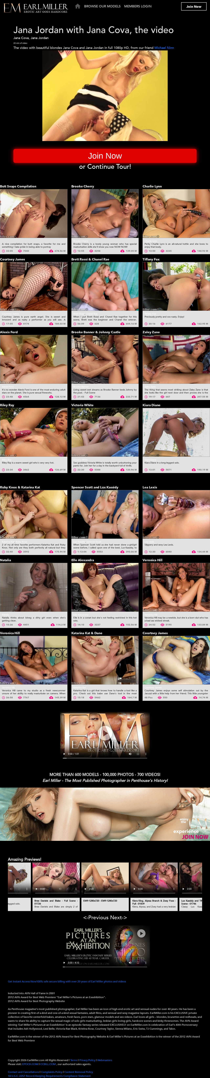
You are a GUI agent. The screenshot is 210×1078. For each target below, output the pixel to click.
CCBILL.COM (48, 1064)
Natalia (5, 560)
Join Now (193, 6)
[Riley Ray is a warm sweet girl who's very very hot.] (33, 432)
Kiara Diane (151, 405)
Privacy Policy (87, 1060)
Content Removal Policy (78, 1072)
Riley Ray (7, 405)
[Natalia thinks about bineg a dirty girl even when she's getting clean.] (33, 587)
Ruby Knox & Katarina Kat (20, 487)
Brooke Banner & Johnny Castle (95, 332)
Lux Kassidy (79, 541)
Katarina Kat (8, 541)
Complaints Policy (51, 1072)
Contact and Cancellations (23, 1072)
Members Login (138, 6)
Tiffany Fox (151, 259)
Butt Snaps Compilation (18, 186)
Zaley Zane (151, 332)
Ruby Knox (21, 541)
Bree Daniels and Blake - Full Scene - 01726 (56, 902)
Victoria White (82, 405)
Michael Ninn (164, 48)
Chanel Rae (92, 313)
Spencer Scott (93, 541)
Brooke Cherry (82, 186)
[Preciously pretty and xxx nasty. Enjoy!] (176, 286)
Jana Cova (21, 38)
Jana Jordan (40, 38)
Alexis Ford (9, 332)
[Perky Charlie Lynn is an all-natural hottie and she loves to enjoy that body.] (176, 213)
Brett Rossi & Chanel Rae (90, 259)
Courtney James (12, 259)
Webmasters (104, 1060)
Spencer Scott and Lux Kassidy (94, 487)
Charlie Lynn (152, 186)
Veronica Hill (152, 560)
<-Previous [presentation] (95, 917)
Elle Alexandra (82, 560)
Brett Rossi (78, 313)
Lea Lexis (150, 487)
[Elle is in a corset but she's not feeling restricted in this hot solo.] (105, 587)
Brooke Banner (81, 386)
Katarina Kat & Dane (86, 633)
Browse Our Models (102, 6)
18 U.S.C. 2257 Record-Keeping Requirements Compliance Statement (49, 1076)
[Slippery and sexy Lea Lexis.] (176, 514)
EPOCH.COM (30, 1064)
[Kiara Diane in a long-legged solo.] (176, 432)
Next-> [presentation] (118, 917)
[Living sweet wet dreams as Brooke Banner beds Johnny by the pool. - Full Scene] (105, 359)
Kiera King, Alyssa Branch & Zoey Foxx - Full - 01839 (154, 902)
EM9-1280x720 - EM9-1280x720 (100, 900)
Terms (73, 1060)
